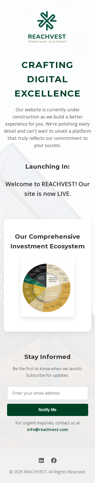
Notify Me (47, 410)
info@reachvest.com (47, 429)
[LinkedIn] (41, 460)
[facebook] (53, 460)
